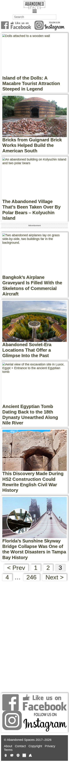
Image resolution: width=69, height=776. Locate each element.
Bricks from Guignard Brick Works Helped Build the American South (32, 145)
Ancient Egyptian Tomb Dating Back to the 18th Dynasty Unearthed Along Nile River (30, 415)
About (8, 746)
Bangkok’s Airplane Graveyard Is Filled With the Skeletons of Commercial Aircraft (32, 285)
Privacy (50, 746)
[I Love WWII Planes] (30, 756)
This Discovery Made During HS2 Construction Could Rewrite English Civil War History (33, 482)
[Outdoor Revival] (18, 756)
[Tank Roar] (24, 756)
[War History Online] (12, 756)
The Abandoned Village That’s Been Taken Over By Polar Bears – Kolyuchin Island (31, 210)
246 (31, 577)
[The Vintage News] (5, 756)
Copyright (35, 746)
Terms (8, 750)
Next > (54, 577)
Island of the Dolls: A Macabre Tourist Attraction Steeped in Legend (31, 83)
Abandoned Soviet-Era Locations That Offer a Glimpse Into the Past (26, 350)
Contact (20, 746)
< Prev (16, 567)
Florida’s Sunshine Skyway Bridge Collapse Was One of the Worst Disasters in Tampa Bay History (34, 549)
